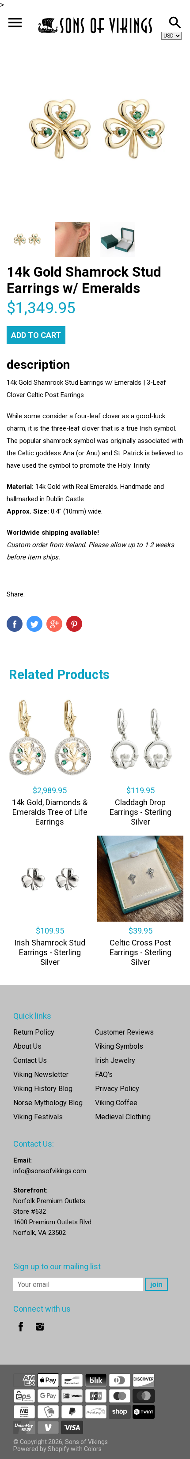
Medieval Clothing (123, 1117)
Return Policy (33, 1032)
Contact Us (30, 1060)
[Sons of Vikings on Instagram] (39, 1332)
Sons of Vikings (86, 1441)
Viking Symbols (119, 1046)
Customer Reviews (124, 1032)
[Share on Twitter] (34, 624)
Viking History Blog (42, 1088)
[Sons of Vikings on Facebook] (20, 1332)
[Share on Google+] (54, 624)
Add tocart (36, 335)
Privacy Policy (117, 1088)
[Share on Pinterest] (74, 624)
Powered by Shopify (41, 1448)
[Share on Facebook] (15, 624)
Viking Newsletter (40, 1074)
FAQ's (104, 1074)
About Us (27, 1046)
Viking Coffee (116, 1103)
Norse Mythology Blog (48, 1103)
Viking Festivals (38, 1117)
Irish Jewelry (115, 1060)
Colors (93, 1448)
